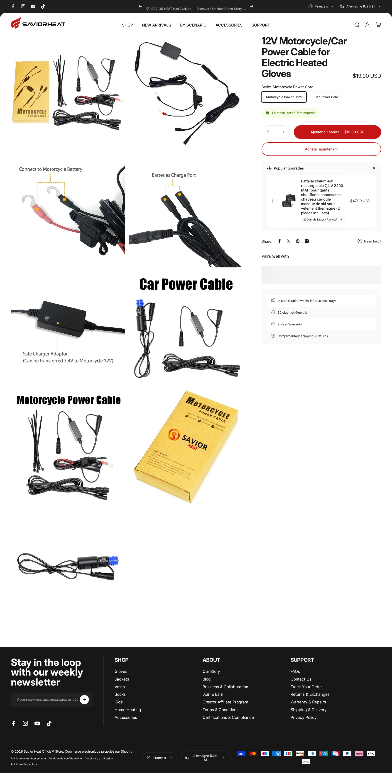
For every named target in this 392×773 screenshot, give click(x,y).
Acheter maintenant (321, 149)
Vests (120, 686)
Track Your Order (306, 686)
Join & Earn (213, 694)
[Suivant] (252, 6)
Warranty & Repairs (308, 702)
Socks (120, 694)
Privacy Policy (304, 717)
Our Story (211, 671)
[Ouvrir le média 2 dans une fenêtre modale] (186, 92)
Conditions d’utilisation (99, 758)
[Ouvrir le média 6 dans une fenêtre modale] (186, 329)
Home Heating (128, 709)
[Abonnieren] (84, 699)
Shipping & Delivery (309, 709)
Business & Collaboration (225, 686)
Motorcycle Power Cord (284, 97)
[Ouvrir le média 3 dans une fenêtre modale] (68, 210)
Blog (207, 678)
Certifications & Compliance (228, 717)
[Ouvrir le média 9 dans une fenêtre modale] (68, 565)
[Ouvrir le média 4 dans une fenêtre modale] (186, 210)
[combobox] (321, 6)
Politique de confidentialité (65, 758)
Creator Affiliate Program (225, 702)
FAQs (295, 671)
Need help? (372, 241)
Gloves (121, 671)
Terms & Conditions (220, 709)
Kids (119, 702)
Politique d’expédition (24, 764)
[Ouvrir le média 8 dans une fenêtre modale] (186, 447)
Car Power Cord (326, 97)
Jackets (122, 678)
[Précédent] (140, 6)
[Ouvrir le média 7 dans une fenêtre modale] (68, 447)
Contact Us (301, 678)
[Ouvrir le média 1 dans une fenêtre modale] (68, 92)
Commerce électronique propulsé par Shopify (98, 751)
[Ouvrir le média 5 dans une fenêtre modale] (68, 329)
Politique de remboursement (28, 758)
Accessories (126, 717)
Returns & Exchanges (310, 694)
